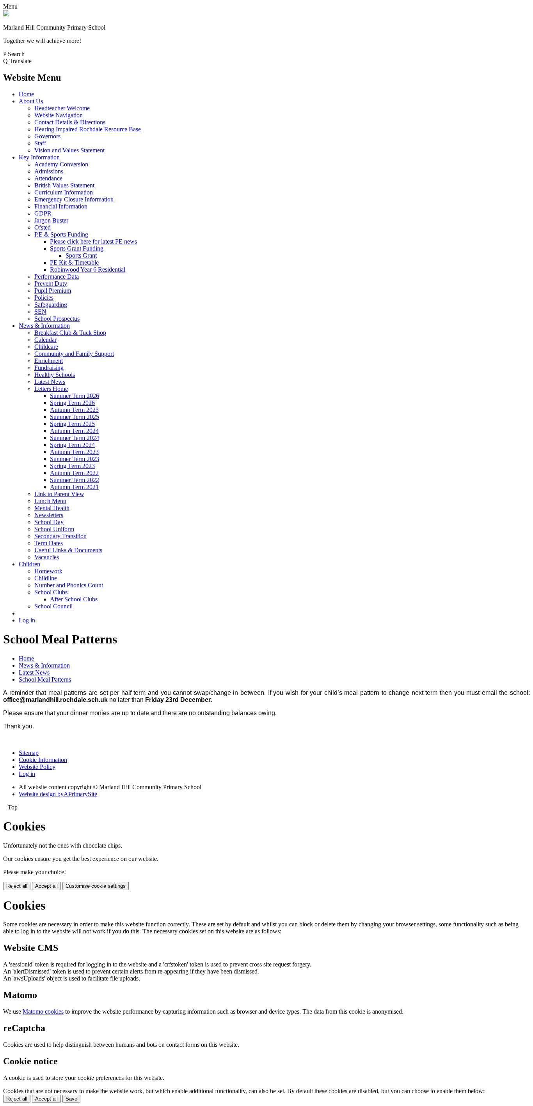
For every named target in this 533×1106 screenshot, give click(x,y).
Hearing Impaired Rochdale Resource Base (87, 129)
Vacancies (46, 557)
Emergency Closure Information (74, 199)
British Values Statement (64, 185)
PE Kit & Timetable (74, 262)
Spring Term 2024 (72, 445)
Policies (43, 297)
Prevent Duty (50, 283)
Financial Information (60, 206)
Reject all (16, 886)
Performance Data (56, 276)
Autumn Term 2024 (74, 431)
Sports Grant (81, 255)
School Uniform (54, 529)
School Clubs (51, 592)
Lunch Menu (50, 501)
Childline (45, 578)
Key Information (39, 157)
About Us (31, 101)
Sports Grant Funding (76, 248)
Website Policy (37, 766)
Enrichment (48, 360)
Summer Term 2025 (74, 416)
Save (71, 1099)
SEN (40, 311)
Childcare (46, 346)
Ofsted (42, 227)
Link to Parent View (59, 494)
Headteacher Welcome (62, 108)
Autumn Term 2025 (74, 409)
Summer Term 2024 (74, 438)
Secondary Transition (60, 536)
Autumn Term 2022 (74, 473)
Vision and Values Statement (69, 150)
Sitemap (29, 752)
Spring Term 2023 (72, 466)
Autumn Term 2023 (74, 452)
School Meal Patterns (45, 679)
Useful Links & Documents (68, 550)
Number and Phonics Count (68, 585)
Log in (27, 620)
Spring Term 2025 (72, 423)
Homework (48, 571)
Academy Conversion (61, 164)
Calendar (45, 339)
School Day (49, 522)
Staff (40, 143)
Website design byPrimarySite (58, 794)
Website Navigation (58, 115)
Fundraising (49, 367)
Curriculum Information (63, 192)
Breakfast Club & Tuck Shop (70, 332)
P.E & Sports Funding (61, 234)
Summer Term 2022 (74, 480)
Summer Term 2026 (74, 395)
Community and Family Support (74, 353)
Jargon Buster (51, 220)
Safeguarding (50, 304)
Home (26, 94)
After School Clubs (74, 599)
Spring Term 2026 (72, 402)
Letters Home (51, 388)
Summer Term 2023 (74, 459)
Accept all (46, 886)
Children (29, 564)
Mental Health (51, 508)
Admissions (48, 171)
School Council (53, 606)
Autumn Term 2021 (74, 487)
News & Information (44, 325)
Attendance (48, 178)
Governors (47, 136)
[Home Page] (6, 14)
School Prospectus (57, 318)
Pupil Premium (52, 290)
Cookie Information (43, 759)
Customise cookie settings (96, 886)
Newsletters (48, 515)
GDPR (43, 213)
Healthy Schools (54, 374)
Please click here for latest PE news (93, 241)
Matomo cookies (43, 1011)
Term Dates (48, 543)
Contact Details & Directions (69, 122)
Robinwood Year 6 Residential (87, 269)
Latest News (49, 381)
